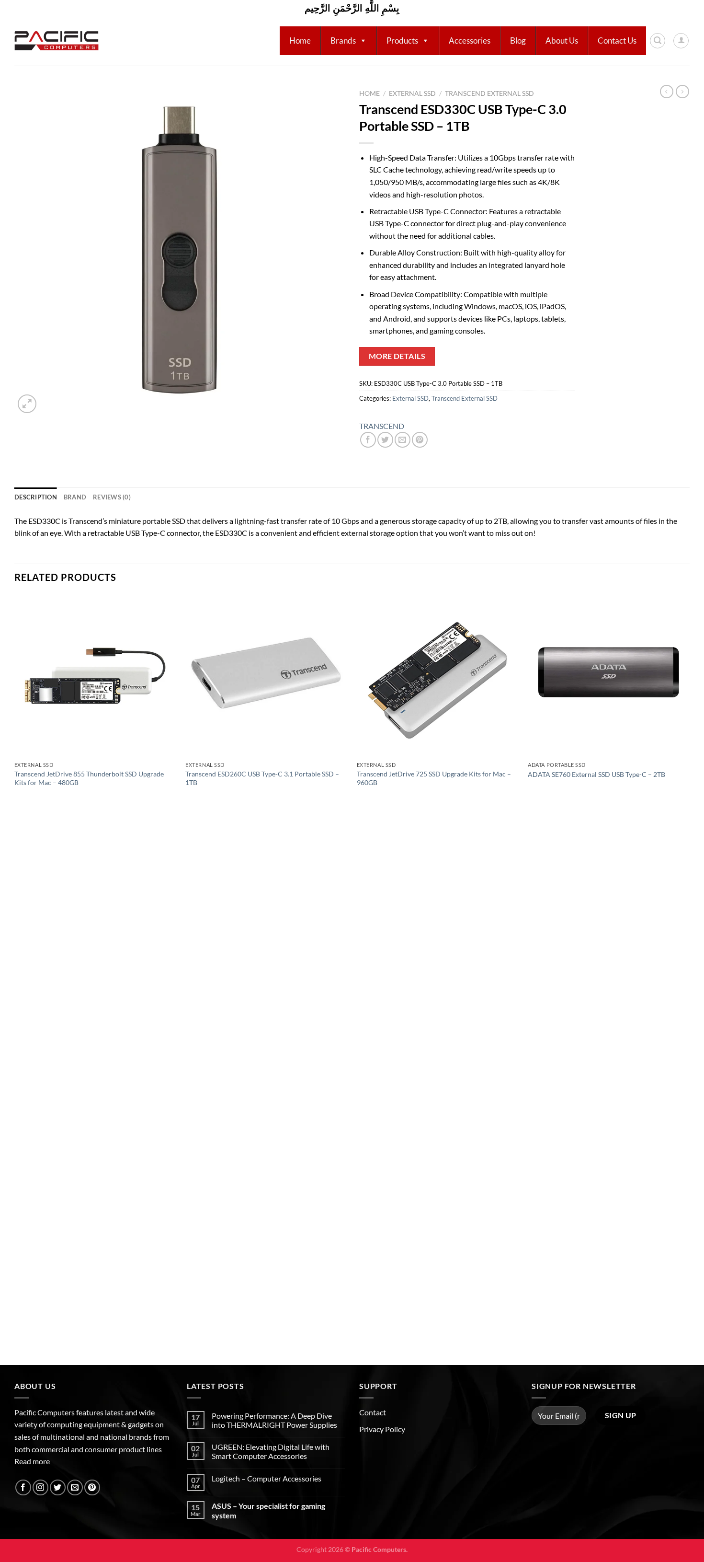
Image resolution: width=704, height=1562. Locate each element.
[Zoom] (27, 403)
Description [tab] (35, 497)
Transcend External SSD (489, 93)
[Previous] (15, 979)
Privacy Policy (382, 1429)
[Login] (681, 40)
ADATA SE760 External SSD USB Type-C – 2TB (596, 774)
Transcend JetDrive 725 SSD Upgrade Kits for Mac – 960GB (434, 778)
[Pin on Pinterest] (420, 440)
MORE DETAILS (397, 356)
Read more (32, 1461)
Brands (343, 40)
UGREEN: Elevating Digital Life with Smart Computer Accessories (270, 1451)
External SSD (412, 93)
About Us (561, 40)
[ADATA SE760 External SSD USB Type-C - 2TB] (609, 676)
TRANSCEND (381, 425)
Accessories (469, 40)
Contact (372, 1412)
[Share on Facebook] (368, 440)
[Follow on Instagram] (40, 1487)
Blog (518, 40)
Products (402, 40)
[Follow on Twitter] (58, 1487)
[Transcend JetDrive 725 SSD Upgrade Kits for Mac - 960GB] (438, 676)
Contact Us (617, 40)
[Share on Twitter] (385, 440)
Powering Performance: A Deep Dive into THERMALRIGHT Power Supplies (274, 1420)
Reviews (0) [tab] (112, 497)
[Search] (657, 40)
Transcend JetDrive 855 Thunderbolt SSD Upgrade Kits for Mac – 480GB (89, 778)
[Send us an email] (75, 1487)
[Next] (689, 979)
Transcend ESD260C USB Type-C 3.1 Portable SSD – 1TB (262, 778)
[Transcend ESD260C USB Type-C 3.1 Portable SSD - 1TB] (266, 676)
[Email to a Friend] (402, 440)
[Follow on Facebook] (23, 1487)
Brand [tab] (75, 497)
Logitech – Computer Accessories (266, 1478)
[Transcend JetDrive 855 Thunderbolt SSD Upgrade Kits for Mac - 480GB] (95, 676)
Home (300, 40)
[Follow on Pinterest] (92, 1487)
